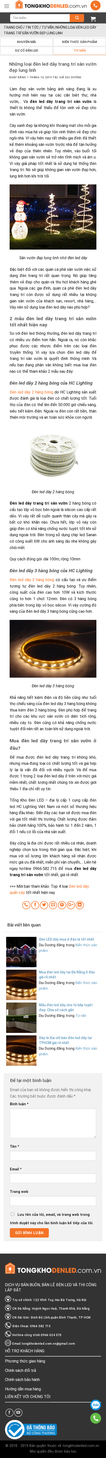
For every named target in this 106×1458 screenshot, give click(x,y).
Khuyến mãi (26, 42)
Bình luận (19, 1104)
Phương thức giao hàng (25, 1361)
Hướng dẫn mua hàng (23, 1389)
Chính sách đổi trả (20, 1370)
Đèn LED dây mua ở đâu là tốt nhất (66, 939)
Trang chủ (13, 27)
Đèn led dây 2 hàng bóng (31, 392)
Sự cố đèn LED (26, 50)
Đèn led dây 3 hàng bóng (32, 579)
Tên (14, 1146)
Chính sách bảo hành (22, 1379)
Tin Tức (32, 27)
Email (16, 1169)
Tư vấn (48, 27)
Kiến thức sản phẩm (79, 42)
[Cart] (93, 18)
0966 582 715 (95, 1404)
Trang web (19, 1192)
